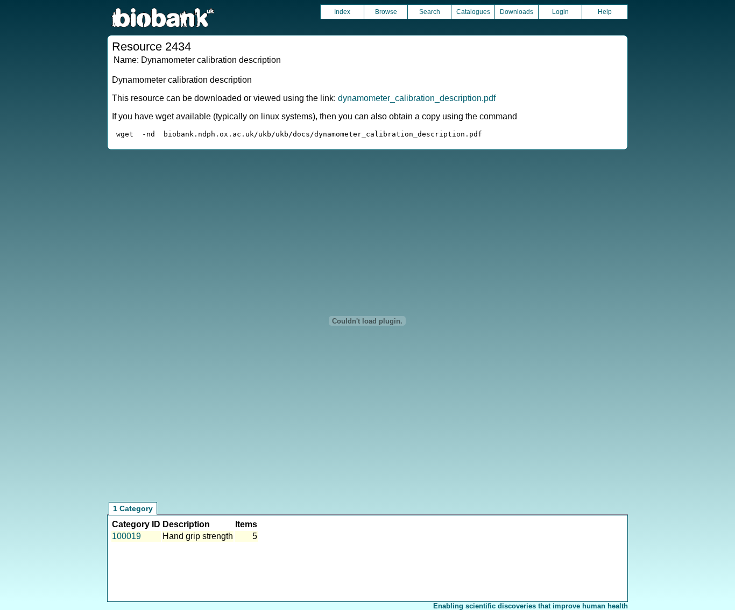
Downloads (516, 12)
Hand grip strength (197, 536)
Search (429, 12)
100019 (126, 536)
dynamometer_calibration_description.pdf (417, 98)
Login (560, 12)
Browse (386, 12)
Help (605, 12)
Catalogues (473, 12)
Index (342, 12)
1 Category (133, 508)
